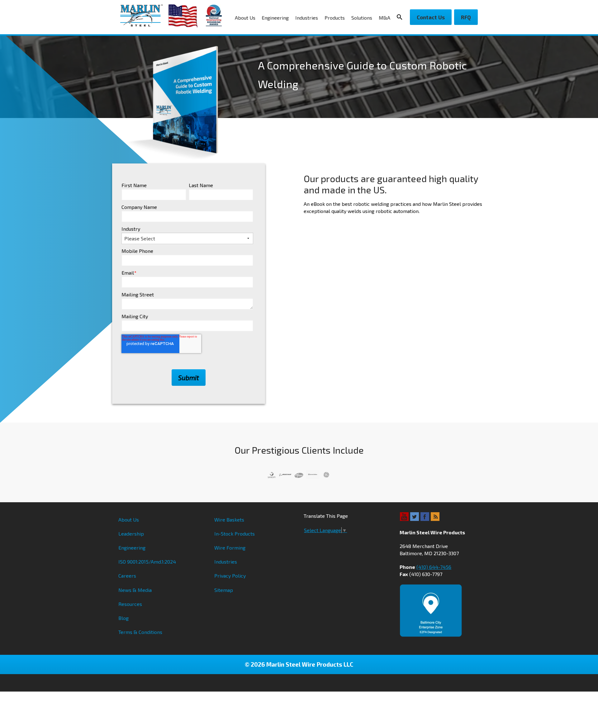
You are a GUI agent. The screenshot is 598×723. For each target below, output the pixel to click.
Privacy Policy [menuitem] (230, 576)
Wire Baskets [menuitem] (229, 519)
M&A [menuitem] (384, 18)
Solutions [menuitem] (361, 18)
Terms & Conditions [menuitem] (140, 632)
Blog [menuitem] (123, 618)
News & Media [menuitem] (135, 590)
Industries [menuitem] (306, 18)
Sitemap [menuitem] (223, 590)
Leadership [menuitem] (131, 533)
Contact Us (431, 17)
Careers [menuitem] (127, 576)
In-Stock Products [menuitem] (234, 533)
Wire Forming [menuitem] (229, 548)
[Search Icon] (401, 17)
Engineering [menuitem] (275, 18)
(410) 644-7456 (433, 567)
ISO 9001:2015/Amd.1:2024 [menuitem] (147, 562)
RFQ (466, 17)
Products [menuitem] (335, 18)
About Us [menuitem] (245, 18)
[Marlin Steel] (144, 15)
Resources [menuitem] (130, 604)
